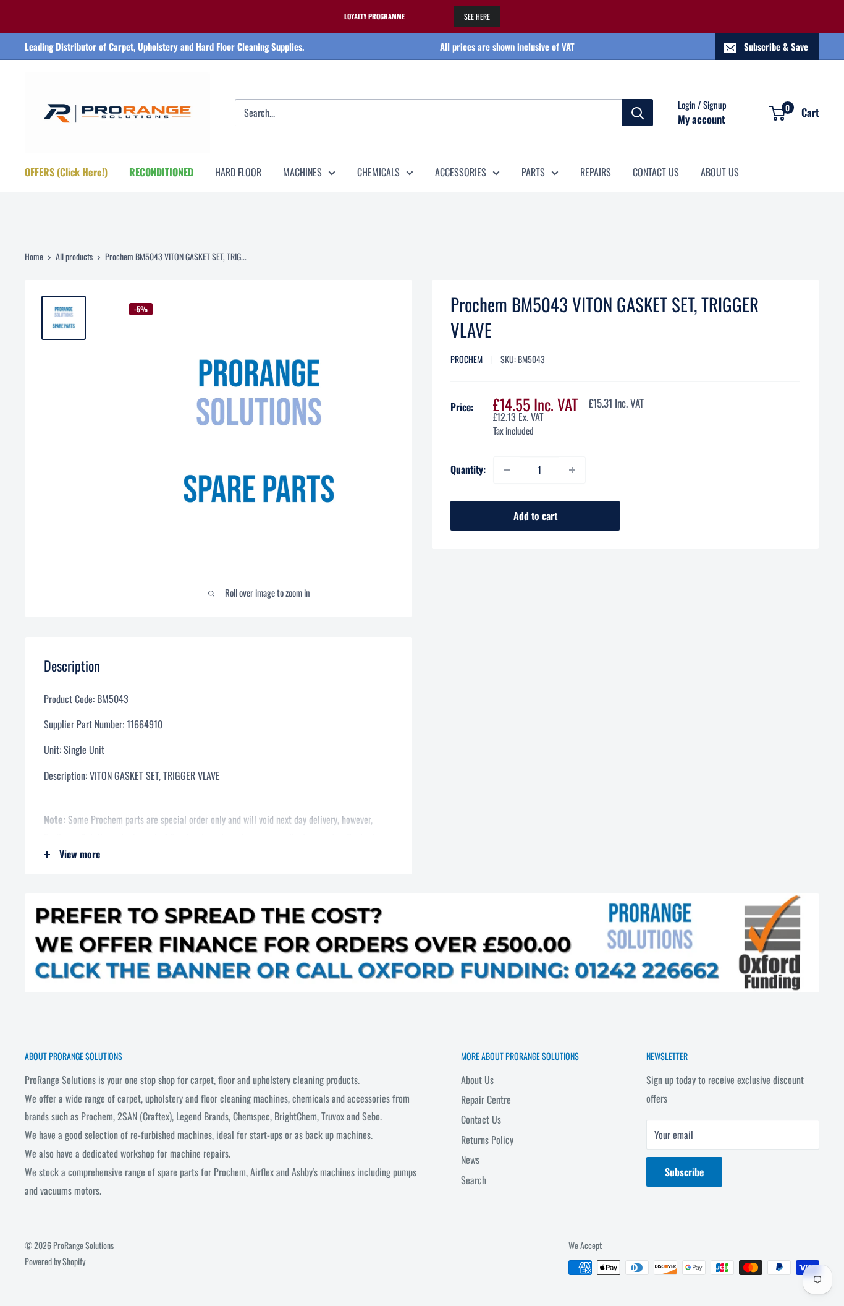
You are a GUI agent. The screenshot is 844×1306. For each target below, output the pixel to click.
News (470, 1159)
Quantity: (468, 469)
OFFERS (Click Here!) (66, 171)
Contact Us (481, 1119)
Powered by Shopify (55, 1261)
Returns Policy (487, 1139)
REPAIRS (595, 171)
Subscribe (684, 1171)
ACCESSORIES (460, 171)
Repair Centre (486, 1099)
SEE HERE (477, 16)
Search (473, 1179)
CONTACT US (656, 171)
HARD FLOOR (238, 171)
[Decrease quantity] (507, 470)
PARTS (533, 171)
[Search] (637, 112)
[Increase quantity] (572, 470)
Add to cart (535, 515)
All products (74, 256)
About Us (477, 1079)
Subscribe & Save (776, 46)
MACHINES (302, 171)
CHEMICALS (378, 171)
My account (701, 119)
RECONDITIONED (161, 171)
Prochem (466, 358)
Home (34, 256)
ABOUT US (720, 171)
